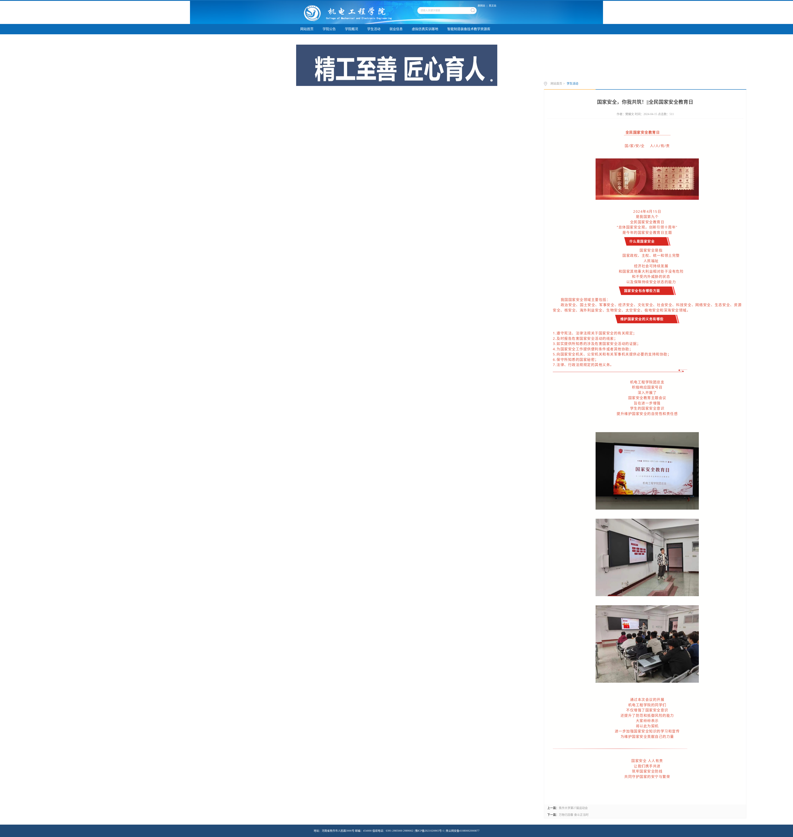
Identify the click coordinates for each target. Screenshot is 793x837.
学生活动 (373, 29)
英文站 (492, 5)
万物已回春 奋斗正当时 (574, 814)
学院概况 (351, 29)
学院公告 (329, 29)
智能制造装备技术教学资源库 (468, 29)
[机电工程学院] (348, 12)
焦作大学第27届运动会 (573, 808)
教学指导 (351, 39)
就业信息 (396, 29)
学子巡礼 (306, 39)
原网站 (481, 5)
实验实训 (329, 39)
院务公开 (373, 39)
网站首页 (306, 29)
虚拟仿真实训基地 (425, 29)
